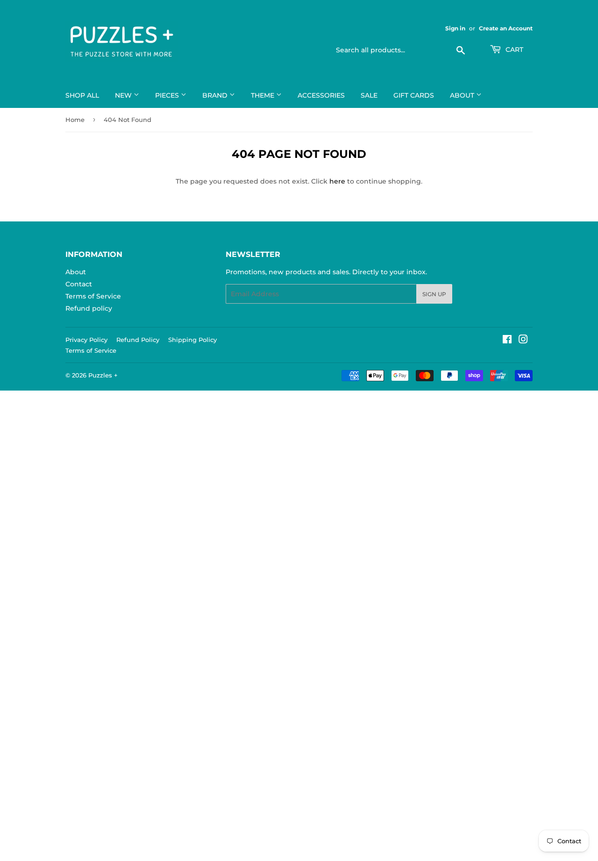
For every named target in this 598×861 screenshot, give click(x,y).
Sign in (455, 28)
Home (75, 119)
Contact (78, 284)
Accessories (321, 95)
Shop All (82, 95)
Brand (215, 95)
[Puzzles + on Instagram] (523, 340)
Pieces (168, 95)
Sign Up (434, 294)
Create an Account (506, 28)
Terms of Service (93, 296)
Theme (263, 95)
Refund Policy (137, 339)
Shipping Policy (192, 339)
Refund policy (88, 308)
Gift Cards (413, 95)
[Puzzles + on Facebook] (507, 340)
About (463, 95)
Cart (513, 49)
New (124, 95)
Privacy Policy (86, 339)
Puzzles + (103, 375)
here (337, 181)
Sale (369, 95)
